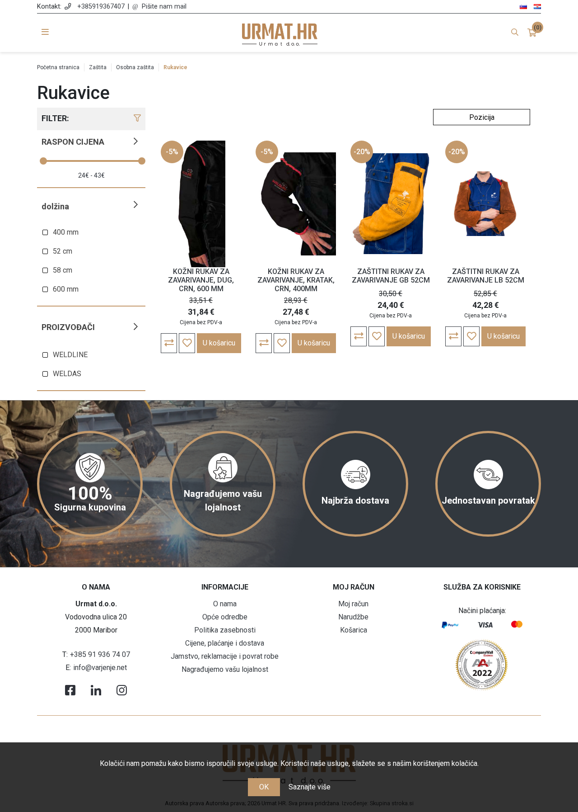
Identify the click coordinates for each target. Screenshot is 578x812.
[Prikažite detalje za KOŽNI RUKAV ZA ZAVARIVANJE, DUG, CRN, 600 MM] (201, 204)
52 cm (62, 251)
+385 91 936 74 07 (100, 654)
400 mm (66, 232)
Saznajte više (310, 787)
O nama (225, 604)
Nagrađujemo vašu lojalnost (225, 669)
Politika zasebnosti (225, 630)
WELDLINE (70, 354)
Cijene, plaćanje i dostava (224, 643)
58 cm (62, 270)
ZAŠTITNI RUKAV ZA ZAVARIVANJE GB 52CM (391, 275)
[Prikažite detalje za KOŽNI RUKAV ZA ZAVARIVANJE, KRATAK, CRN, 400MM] (296, 204)
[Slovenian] (523, 6)
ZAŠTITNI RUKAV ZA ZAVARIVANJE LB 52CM (485, 275)
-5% (172, 151)
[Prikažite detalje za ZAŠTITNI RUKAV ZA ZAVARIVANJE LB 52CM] (485, 204)
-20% (362, 151)
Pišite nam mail (164, 6)
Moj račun (353, 604)
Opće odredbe (224, 617)
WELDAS (67, 373)
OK (264, 787)
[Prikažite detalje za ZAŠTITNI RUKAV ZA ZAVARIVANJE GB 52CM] (390, 204)
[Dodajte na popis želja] (187, 343)
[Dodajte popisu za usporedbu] (169, 343)
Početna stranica (58, 67)
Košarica (353, 630)
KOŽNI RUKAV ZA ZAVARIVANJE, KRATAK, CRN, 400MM (296, 280)
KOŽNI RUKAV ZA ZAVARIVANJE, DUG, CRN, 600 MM (201, 280)
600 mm (66, 289)
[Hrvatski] (537, 6)
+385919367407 (101, 6)
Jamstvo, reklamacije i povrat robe (225, 656)
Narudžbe (353, 617)
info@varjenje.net (100, 667)
